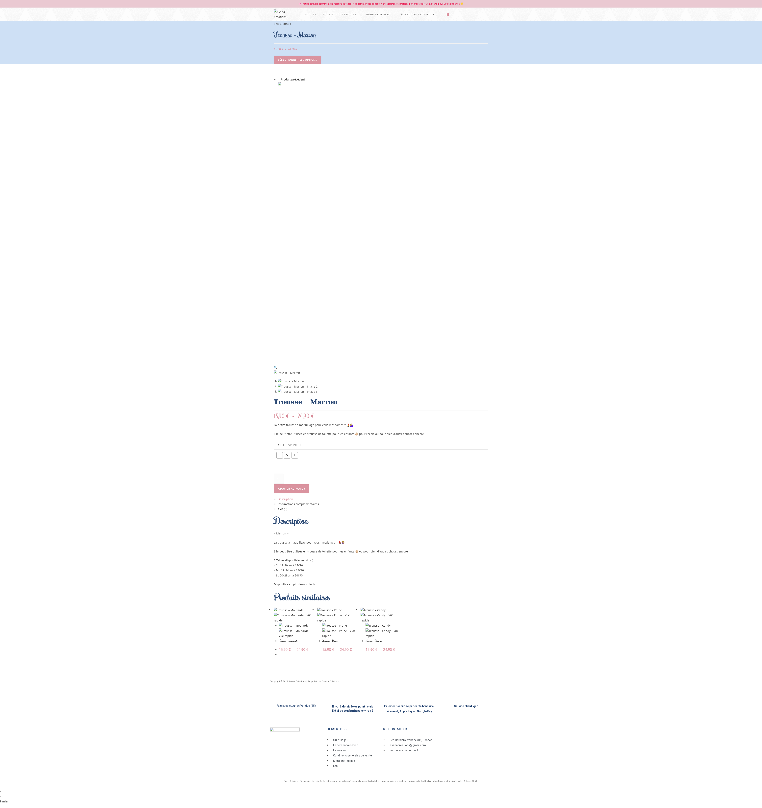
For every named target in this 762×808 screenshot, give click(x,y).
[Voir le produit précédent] (279, 79)
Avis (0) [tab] (282, 509)
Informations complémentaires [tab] (298, 504)
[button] (275, 367)
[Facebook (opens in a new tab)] (478, 14)
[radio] (280, 455)
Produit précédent (293, 79)
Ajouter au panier (291, 488)
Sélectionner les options (297, 59)
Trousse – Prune (330, 641)
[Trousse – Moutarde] (383, 221)
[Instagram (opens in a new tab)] (486, 14)
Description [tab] (285, 499)
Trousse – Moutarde (288, 641)
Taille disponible (288, 445)
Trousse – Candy (373, 641)
